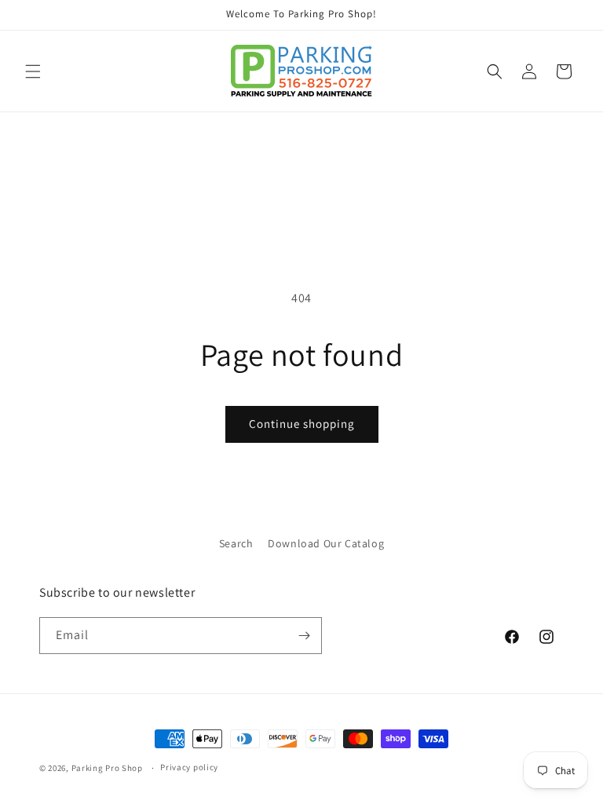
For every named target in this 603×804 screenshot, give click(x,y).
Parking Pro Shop (107, 767)
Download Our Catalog (326, 543)
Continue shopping (302, 423)
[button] (33, 71)
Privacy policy (189, 767)
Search (236, 543)
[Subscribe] (304, 635)
